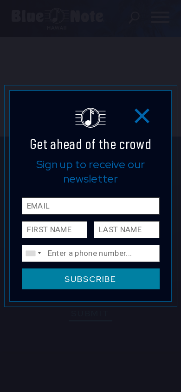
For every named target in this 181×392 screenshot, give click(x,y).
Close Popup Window (142, 115)
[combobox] (33, 253)
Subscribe (90, 279)
